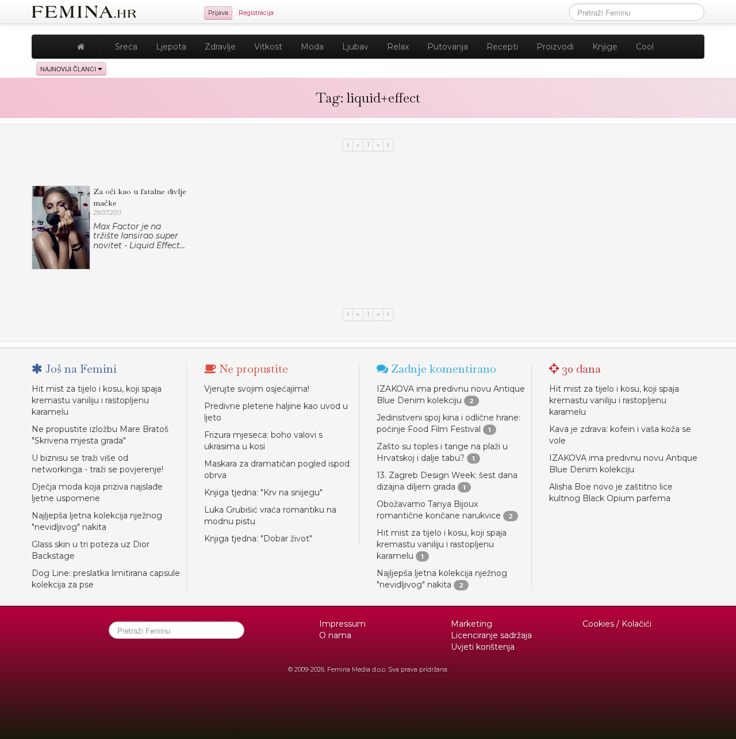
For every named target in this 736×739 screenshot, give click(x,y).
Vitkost (268, 46)
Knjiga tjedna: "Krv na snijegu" (263, 492)
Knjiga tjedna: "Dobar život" (258, 538)
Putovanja (447, 46)
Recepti (502, 46)
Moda (312, 46)
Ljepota (171, 46)
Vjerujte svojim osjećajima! (256, 389)
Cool (645, 46)
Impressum (342, 624)
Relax (398, 46)
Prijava (218, 13)
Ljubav (355, 46)
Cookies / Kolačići (616, 624)
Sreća (126, 46)
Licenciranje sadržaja (491, 635)
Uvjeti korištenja (483, 647)
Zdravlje (220, 46)
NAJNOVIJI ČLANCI (69, 69)
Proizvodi (555, 46)
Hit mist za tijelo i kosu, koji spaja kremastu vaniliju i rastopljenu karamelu (97, 400)
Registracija (256, 13)
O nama (335, 635)
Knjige (605, 46)
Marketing (471, 624)
